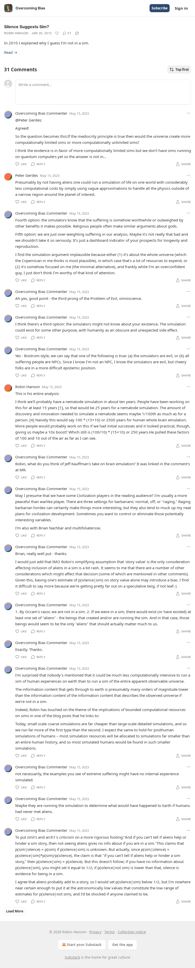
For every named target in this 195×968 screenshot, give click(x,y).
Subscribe (160, 8)
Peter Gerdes (26, 175)
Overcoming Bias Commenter (41, 113)
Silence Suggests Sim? (26, 26)
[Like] (57, 33)
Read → (10, 52)
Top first (182, 69)
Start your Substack (84, 944)
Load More (14, 911)
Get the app (122, 944)
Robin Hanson (16, 33)
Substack (72, 957)
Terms (109, 931)
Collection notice (132, 931)
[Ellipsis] (188, 113)
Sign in (181, 8)
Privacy (95, 931)
